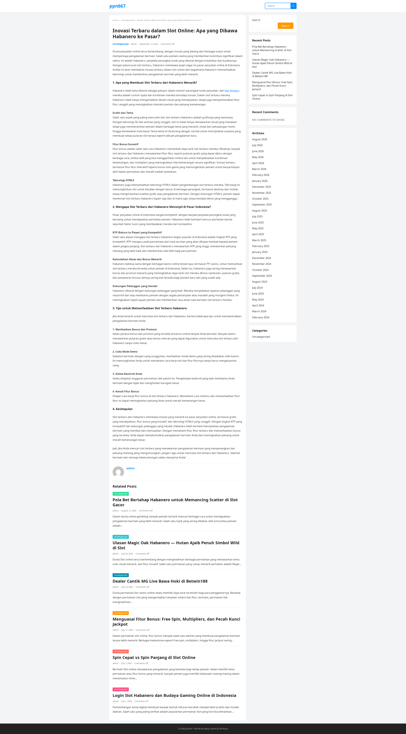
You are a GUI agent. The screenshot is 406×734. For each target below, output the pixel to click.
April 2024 (258, 305)
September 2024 (262, 276)
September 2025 (262, 204)
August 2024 (259, 281)
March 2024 (259, 311)
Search (256, 20)
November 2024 (261, 264)
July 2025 (257, 216)
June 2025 (258, 222)
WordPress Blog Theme (205, 728)
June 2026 (258, 151)
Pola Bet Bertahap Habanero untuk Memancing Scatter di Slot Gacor (175, 502)
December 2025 (261, 186)
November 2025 (261, 193)
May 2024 (258, 299)
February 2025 (260, 246)
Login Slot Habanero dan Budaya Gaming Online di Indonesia (174, 695)
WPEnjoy (223, 728)
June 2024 (258, 293)
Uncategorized (127, 20)
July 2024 (257, 287)
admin (134, 44)
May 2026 (258, 157)
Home (115, 20)
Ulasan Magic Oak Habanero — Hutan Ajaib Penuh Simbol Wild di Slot (176, 545)
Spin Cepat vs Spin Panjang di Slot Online (154, 657)
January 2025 (260, 252)
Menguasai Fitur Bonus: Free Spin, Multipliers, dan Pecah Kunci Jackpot (176, 621)
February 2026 (260, 175)
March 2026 (259, 169)
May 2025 (258, 228)
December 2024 (261, 258)
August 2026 (259, 139)
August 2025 (259, 210)
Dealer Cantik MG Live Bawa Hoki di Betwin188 (160, 581)
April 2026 (258, 163)
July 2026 (257, 145)
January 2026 (260, 181)
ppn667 (117, 6)
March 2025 (259, 240)
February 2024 (260, 317)
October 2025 (260, 198)
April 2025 (258, 234)
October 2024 (260, 270)
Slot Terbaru (232, 90)
